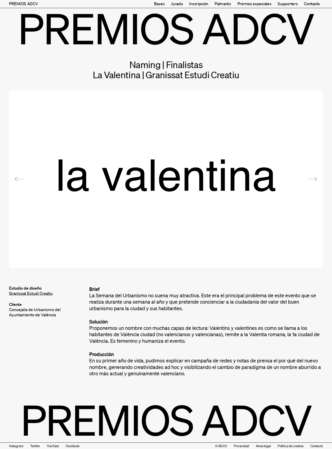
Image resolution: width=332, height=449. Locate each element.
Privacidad (241, 446)
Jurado (177, 3)
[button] (19, 179)
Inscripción (198, 3)
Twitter (35, 446)
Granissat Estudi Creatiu (31, 293)
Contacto (312, 3)
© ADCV (221, 446)
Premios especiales (254, 3)
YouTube (53, 446)
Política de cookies (291, 446)
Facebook (72, 446)
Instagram (16, 446)
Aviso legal (263, 446)
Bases (159, 3)
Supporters (288, 3)
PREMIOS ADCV (23, 3)
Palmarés (223, 3)
